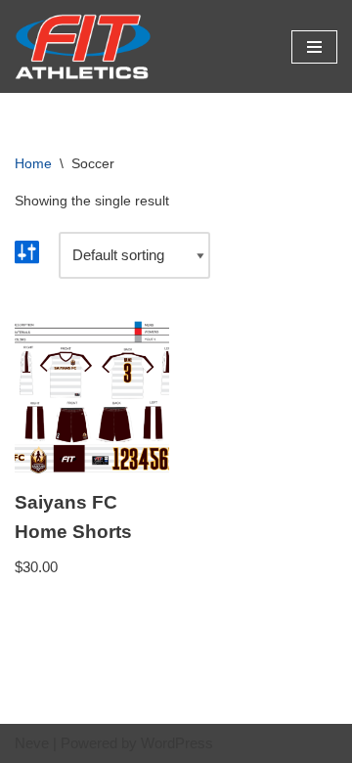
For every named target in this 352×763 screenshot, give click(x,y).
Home (33, 163)
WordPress (177, 743)
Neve (32, 743)
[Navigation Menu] (314, 47)
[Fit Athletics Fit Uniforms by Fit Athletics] (83, 46)
